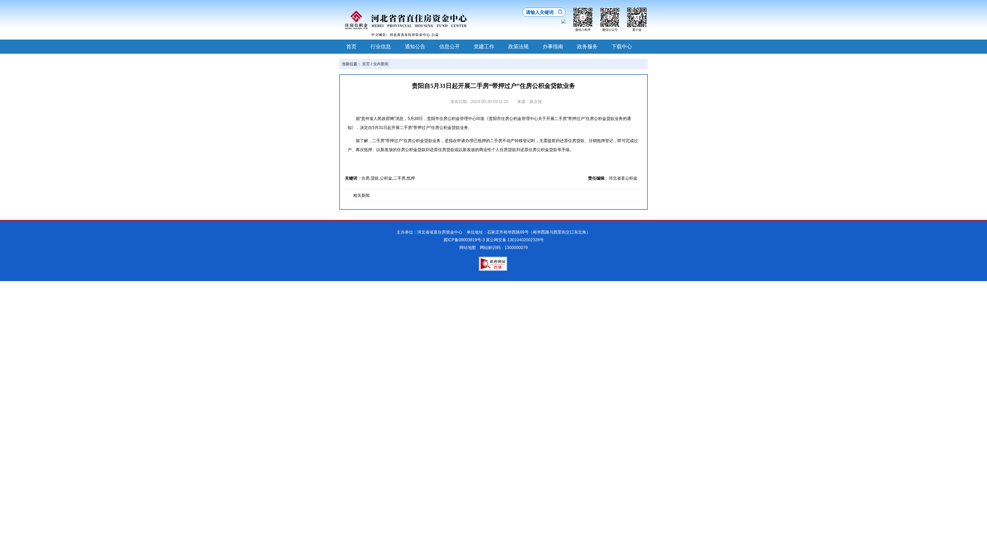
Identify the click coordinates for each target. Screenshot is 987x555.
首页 (351, 46)
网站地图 (467, 247)
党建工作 (484, 46)
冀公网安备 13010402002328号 (515, 240)
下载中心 (621, 46)
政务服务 (587, 46)
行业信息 (380, 46)
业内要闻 (380, 64)
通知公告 (415, 46)
